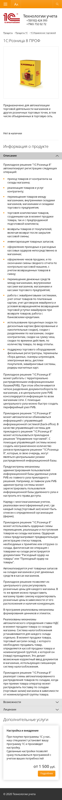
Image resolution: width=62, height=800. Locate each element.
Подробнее (46, 773)
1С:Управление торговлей (43, 33)
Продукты (8, 33)
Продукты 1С (21, 33)
